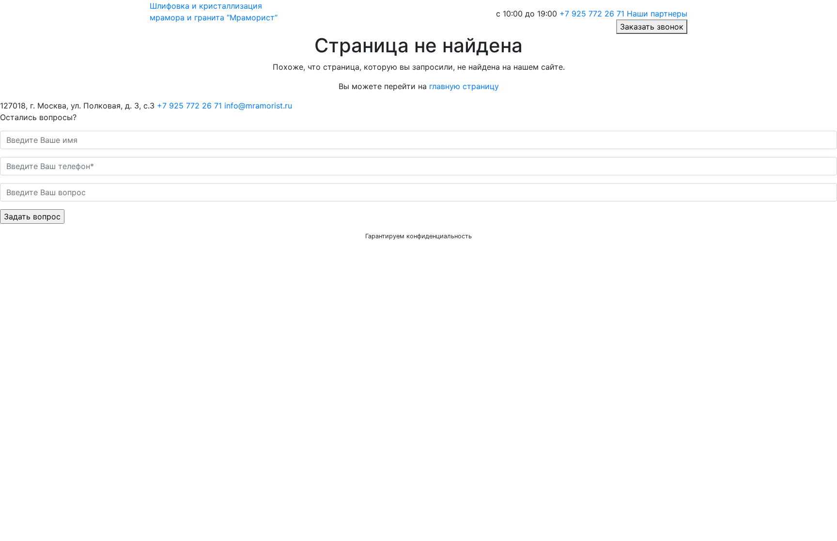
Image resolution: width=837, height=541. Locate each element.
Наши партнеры (657, 13)
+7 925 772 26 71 (591, 13)
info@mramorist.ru (258, 105)
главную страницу (464, 86)
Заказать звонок (651, 26)
